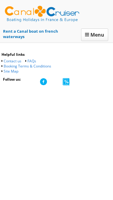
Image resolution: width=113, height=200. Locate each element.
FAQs (31, 61)
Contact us (12, 61)
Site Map (11, 71)
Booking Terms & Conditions (27, 66)
